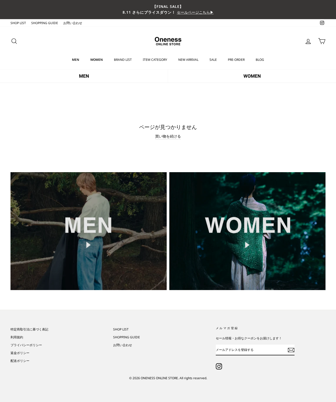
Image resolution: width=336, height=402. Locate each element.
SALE (213, 59)
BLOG (260, 59)
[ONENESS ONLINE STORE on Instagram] (219, 366)
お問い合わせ (72, 23)
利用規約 (16, 337)
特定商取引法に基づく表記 (29, 329)
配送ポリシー (19, 360)
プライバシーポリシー (26, 345)
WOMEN (96, 59)
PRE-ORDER (236, 59)
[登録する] (291, 350)
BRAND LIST (123, 59)
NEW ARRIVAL (188, 59)
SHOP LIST (18, 23)
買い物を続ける (168, 136)
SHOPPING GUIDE (44, 23)
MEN (75, 59)
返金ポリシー (19, 353)
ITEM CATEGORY (155, 59)
